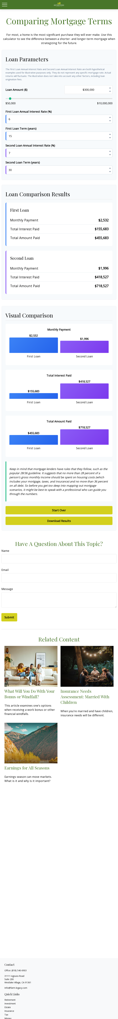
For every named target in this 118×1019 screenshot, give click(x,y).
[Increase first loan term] (110, 134)
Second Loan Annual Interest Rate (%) (30, 145)
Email (5, 570)
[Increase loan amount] (110, 87)
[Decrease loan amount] (110, 91)
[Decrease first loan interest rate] (110, 120)
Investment (10, 1003)
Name (5, 551)
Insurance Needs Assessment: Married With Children (85, 696)
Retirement (10, 999)
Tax (6, 1014)
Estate (7, 1007)
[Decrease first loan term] (110, 137)
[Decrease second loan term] (110, 171)
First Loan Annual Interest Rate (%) (29, 111)
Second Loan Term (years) (23, 162)
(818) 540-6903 (19, 970)
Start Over (59, 510)
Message (7, 589)
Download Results (59, 521)
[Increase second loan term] (110, 168)
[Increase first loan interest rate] (110, 117)
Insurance (9, 1010)
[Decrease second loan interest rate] (110, 154)
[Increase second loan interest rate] (110, 151)
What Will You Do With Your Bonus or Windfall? (29, 693)
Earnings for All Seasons (26, 768)
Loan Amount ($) (16, 90)
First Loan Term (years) (21, 128)
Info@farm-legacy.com (15, 987)
